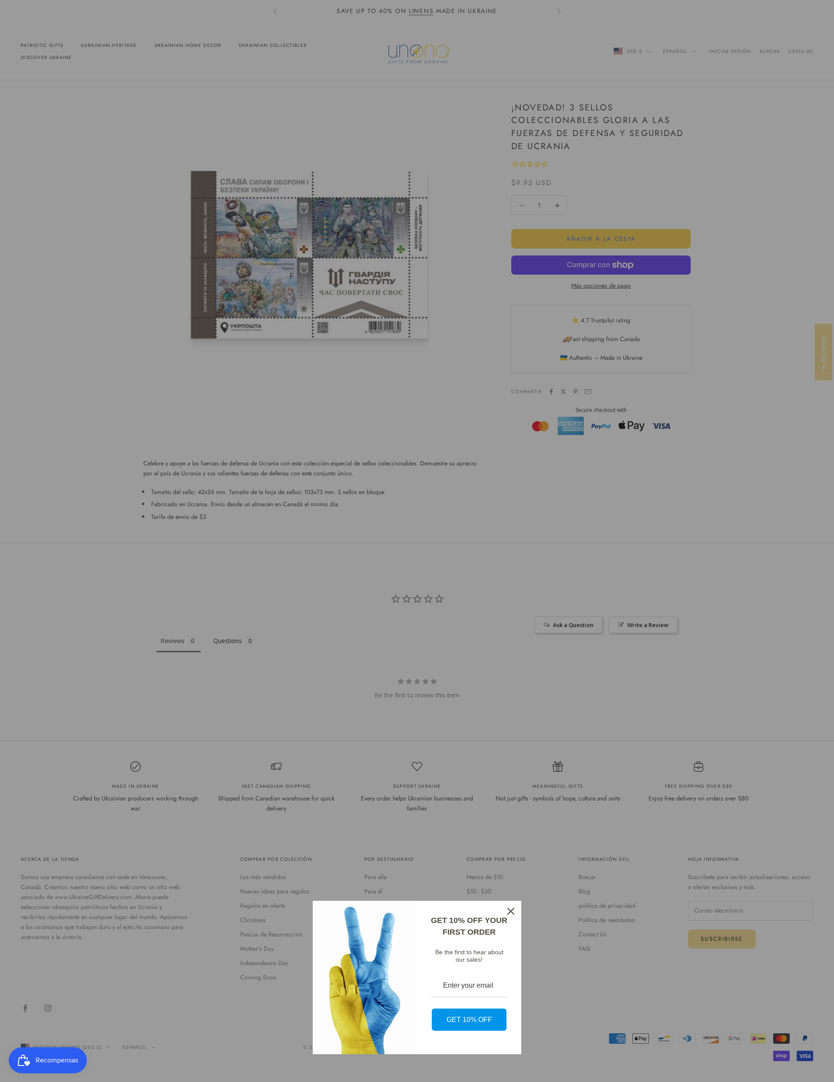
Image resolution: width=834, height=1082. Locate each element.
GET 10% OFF (469, 1019)
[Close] (510, 911)
